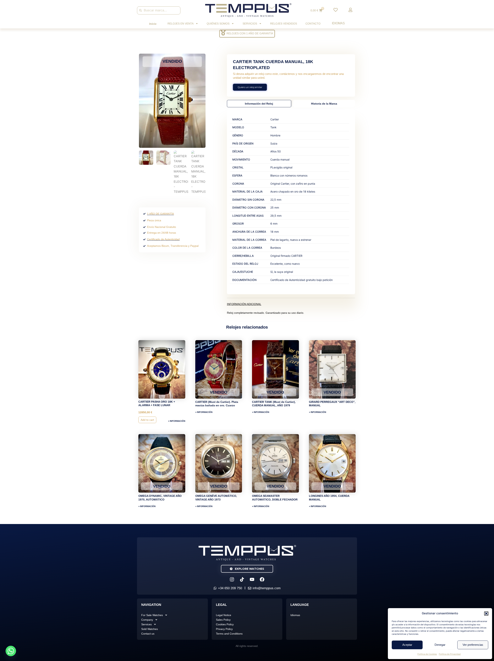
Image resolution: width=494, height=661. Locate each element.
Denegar (440, 644)
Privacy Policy (224, 629)
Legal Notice (223, 615)
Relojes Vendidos (283, 23)
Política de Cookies (427, 654)
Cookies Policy (225, 624)
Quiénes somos (218, 23)
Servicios (250, 23)
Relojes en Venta (180, 23)
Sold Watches (149, 629)
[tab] (259, 103)
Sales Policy (223, 619)
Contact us (147, 633)
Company (147, 619)
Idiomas (338, 23)
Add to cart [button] (147, 419)
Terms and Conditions (229, 633)
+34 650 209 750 (230, 588)
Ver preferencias (473, 644)
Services (146, 624)
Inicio (152, 23)
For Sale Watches (152, 615)
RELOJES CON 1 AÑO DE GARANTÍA (250, 33)
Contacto (313, 23)
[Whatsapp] (11, 651)
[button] (486, 613)
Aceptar (407, 644)
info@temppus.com (267, 588)
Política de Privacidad (450, 654)
